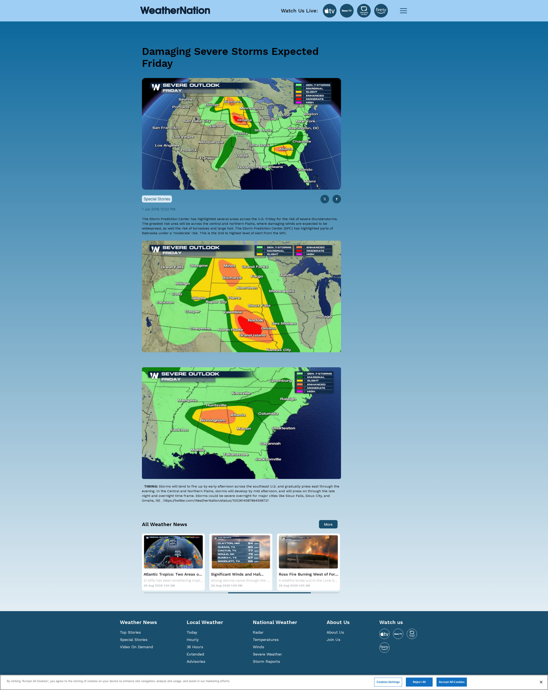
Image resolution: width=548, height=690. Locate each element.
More (328, 524)
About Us (335, 632)
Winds (258, 647)
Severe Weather (267, 654)
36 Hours (195, 647)
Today (192, 632)
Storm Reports (266, 661)
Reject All (419, 682)
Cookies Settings (388, 682)
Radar (258, 632)
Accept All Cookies (452, 682)
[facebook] (336, 199)
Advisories (196, 661)
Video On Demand (136, 647)
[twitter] (324, 199)
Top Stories (130, 632)
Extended (195, 654)
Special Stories (133, 639)
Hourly (193, 639)
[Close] (541, 682)
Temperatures (266, 639)
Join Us (333, 639)
